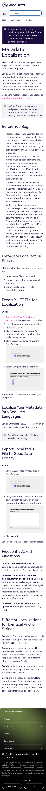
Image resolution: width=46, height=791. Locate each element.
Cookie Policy (7, 773)
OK (34, 786)
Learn (6, 733)
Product (7, 719)
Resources (8, 748)
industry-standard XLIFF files (16, 98)
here (32, 32)
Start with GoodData (13, 711)
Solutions (8, 726)
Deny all (12, 786)
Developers (9, 741)
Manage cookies (23, 780)
